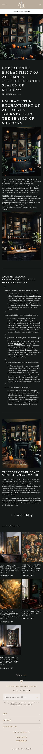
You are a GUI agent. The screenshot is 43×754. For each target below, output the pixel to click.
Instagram (21, 737)
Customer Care (21, 726)
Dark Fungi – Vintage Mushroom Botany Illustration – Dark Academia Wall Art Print (31, 568)
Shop (21, 713)
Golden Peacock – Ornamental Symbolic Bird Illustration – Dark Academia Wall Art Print (10, 569)
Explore (21, 720)
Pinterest (21, 741)
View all (21, 675)
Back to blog (23, 515)
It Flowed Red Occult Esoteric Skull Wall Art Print (31, 613)
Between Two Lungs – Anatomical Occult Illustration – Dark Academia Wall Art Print (9, 661)
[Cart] (40, 5)
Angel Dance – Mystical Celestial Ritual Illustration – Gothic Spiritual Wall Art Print (10, 615)
